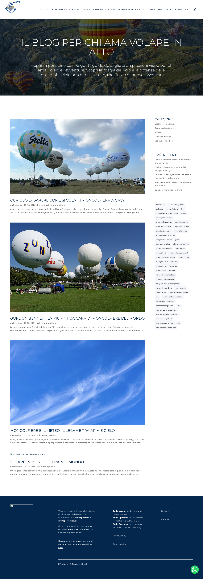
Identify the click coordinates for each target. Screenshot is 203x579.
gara (177, 240)
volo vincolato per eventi (166, 328)
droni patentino (181, 222)
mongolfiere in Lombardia (167, 262)
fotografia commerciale (165, 235)
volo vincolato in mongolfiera (168, 323)
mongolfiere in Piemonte (166, 266)
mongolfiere (184, 257)
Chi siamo (44, 9)
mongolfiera (161, 253)
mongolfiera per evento (165, 257)
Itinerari (41, 205)
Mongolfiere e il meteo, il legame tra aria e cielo (62, 430)
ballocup (159, 209)
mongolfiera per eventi (178, 253)
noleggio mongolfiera (165, 279)
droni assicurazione (164, 222)
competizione (172, 209)
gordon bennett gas (164, 248)
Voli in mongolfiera (55, 205)
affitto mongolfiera (176, 204)
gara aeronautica (163, 244)
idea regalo (180, 248)
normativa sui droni (164, 288)
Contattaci (181, 9)
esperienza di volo (182, 226)
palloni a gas (161, 292)
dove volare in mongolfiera (167, 213)
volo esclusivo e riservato (166, 310)
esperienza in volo (163, 231)
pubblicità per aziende (178, 292)
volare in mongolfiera (164, 306)
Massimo (17, 205)
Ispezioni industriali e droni (168, 190)
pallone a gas (181, 288)
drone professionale (164, 218)
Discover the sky (80, 564)
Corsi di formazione (164, 124)
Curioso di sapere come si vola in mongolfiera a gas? (67, 200)
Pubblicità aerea (163, 136)
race (157, 297)
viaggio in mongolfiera (165, 301)
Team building (155, 9)
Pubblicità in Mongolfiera (97, 9)
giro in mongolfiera (181, 244)
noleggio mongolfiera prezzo (168, 284)
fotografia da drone (164, 240)
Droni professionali (130, 9)
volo (178, 306)
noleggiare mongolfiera (165, 275)
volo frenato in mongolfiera (167, 314)
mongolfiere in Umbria (165, 270)
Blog (169, 9)
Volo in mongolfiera (64, 9)
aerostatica (160, 204)
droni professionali (163, 226)
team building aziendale (172, 297)
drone (183, 213)
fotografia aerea (180, 231)
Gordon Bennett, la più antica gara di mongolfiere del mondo (77, 318)
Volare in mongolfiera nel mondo (47, 462)
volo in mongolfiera (164, 319)
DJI (182, 209)
